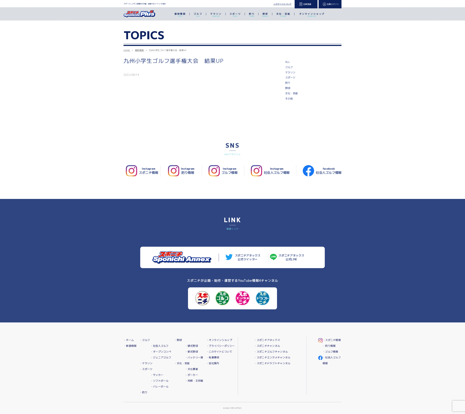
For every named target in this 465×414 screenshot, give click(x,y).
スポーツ (235, 14)
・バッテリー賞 (194, 357)
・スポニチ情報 (332, 340)
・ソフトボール (159, 380)
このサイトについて (283, 4)
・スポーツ (146, 369)
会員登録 (307, 4)
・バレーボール (159, 386)
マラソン (215, 14)
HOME (127, 50)
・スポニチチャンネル (267, 346)
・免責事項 (212, 357)
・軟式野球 (191, 351)
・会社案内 (212, 363)
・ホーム (129, 340)
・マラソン (146, 363)
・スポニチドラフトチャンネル (272, 363)
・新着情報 (130, 346)
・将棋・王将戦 (194, 380)
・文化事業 (191, 369)
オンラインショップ (312, 14)
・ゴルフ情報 (330, 351)
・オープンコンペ (160, 351)
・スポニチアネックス (267, 340)
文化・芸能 (283, 14)
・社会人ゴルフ (159, 346)
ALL (287, 62)
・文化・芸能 (182, 363)
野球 (265, 14)
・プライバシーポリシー (220, 346)
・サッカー (156, 375)
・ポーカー (191, 375)
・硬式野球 (191, 346)
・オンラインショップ (219, 340)
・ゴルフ (145, 340)
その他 (289, 98)
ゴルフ (198, 14)
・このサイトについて (219, 351)
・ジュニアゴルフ (160, 357)
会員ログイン (333, 4)
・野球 (178, 340)
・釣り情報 (329, 346)
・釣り (143, 392)
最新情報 (180, 14)
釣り (251, 14)
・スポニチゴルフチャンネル (271, 351)
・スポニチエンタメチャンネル (272, 357)
